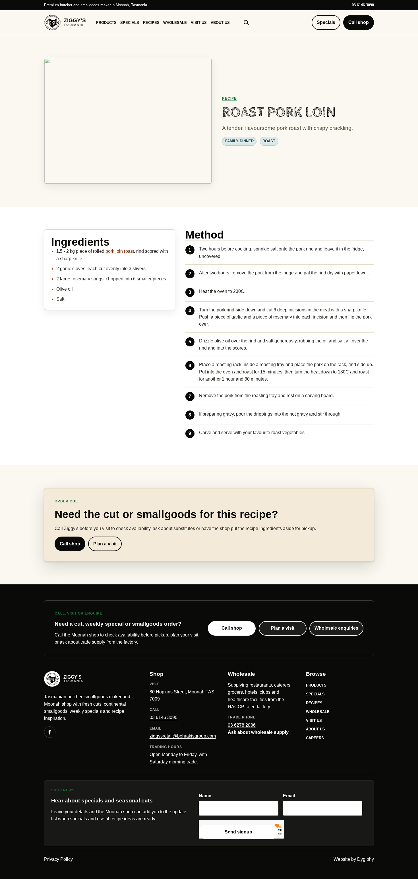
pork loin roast (119, 251)
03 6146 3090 (363, 5)
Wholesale (175, 22)
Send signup (238, 831)
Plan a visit (105, 543)
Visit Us (199, 22)
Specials (129, 22)
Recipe (229, 98)
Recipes (151, 22)
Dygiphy (365, 859)
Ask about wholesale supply (258, 732)
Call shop (358, 22)
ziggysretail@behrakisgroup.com (183, 736)
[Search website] (246, 22)
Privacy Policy (58, 859)
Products (106, 22)
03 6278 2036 (242, 725)
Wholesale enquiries (336, 628)
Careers (315, 738)
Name (205, 795)
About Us (220, 22)
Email (289, 795)
